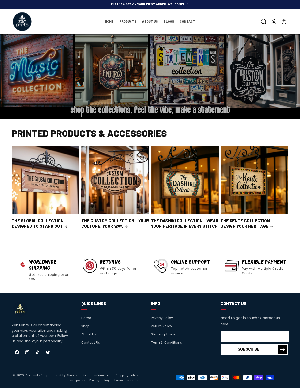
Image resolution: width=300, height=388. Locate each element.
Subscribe (249, 349)
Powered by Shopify (63, 375)
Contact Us (90, 342)
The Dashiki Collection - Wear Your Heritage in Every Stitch (184, 223)
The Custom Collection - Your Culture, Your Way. (115, 223)
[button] (263, 21)
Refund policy (75, 380)
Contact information (96, 375)
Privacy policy (99, 380)
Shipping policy (127, 375)
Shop (85, 326)
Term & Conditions (166, 342)
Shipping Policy (163, 334)
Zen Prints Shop (37, 375)
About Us (88, 334)
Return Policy (161, 326)
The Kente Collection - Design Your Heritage (247, 223)
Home (86, 317)
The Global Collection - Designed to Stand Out (39, 223)
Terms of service (126, 380)
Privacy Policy (162, 317)
